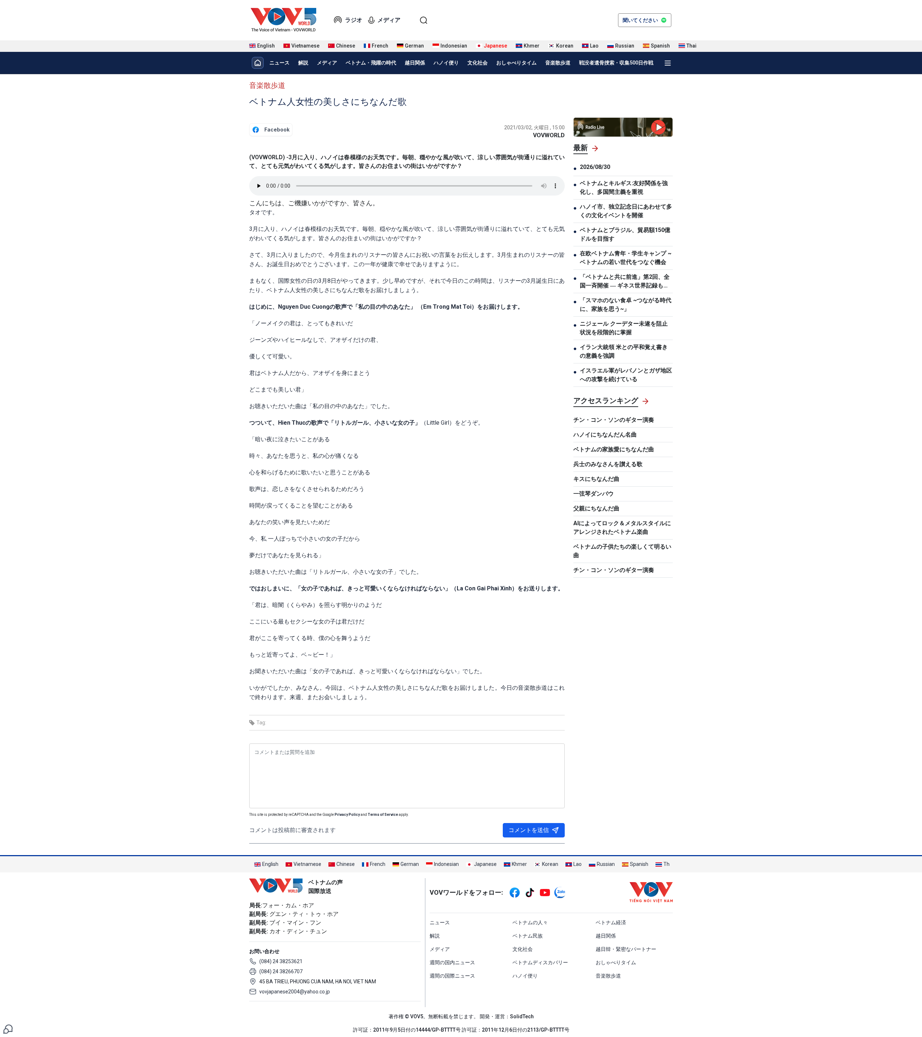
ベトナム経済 (611, 922)
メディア (388, 20)
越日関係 (415, 63)
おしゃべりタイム (516, 63)
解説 (303, 63)
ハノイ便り (446, 63)
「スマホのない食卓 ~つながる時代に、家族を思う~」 (625, 304)
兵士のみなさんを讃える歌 (608, 464)
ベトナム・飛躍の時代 (371, 63)
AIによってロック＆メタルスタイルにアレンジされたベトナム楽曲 (622, 527)
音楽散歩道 (557, 63)
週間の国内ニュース (452, 962)
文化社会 (477, 63)
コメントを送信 (529, 830)
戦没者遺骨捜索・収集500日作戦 (616, 63)
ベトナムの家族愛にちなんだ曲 (613, 449)
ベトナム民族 (528, 936)
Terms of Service (383, 815)
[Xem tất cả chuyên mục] (667, 63)
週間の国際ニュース (452, 976)
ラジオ (353, 20)
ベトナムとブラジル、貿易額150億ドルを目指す (625, 234)
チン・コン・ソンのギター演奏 (613, 419)
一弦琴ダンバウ (593, 493)
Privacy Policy (347, 815)
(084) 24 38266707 (281, 971)
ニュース (279, 63)
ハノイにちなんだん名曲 (605, 434)
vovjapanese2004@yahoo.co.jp (294, 991)
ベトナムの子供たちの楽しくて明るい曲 (622, 551)
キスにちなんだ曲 (596, 478)
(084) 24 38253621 (281, 961)
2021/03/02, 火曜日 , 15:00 (534, 127)
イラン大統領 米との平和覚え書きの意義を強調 (624, 351)
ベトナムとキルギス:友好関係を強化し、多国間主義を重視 (624, 187)
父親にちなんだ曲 (596, 508)
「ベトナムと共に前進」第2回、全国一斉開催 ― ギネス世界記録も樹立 (625, 281)
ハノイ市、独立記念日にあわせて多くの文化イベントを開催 (626, 211)
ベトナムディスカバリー (540, 962)
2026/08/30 (595, 167)
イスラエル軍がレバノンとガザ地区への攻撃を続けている (626, 375)
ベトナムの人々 (530, 922)
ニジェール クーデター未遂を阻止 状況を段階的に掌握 (624, 328)
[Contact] (8, 1028)
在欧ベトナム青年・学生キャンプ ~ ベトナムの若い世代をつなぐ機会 (625, 257)
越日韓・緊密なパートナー (626, 949)
